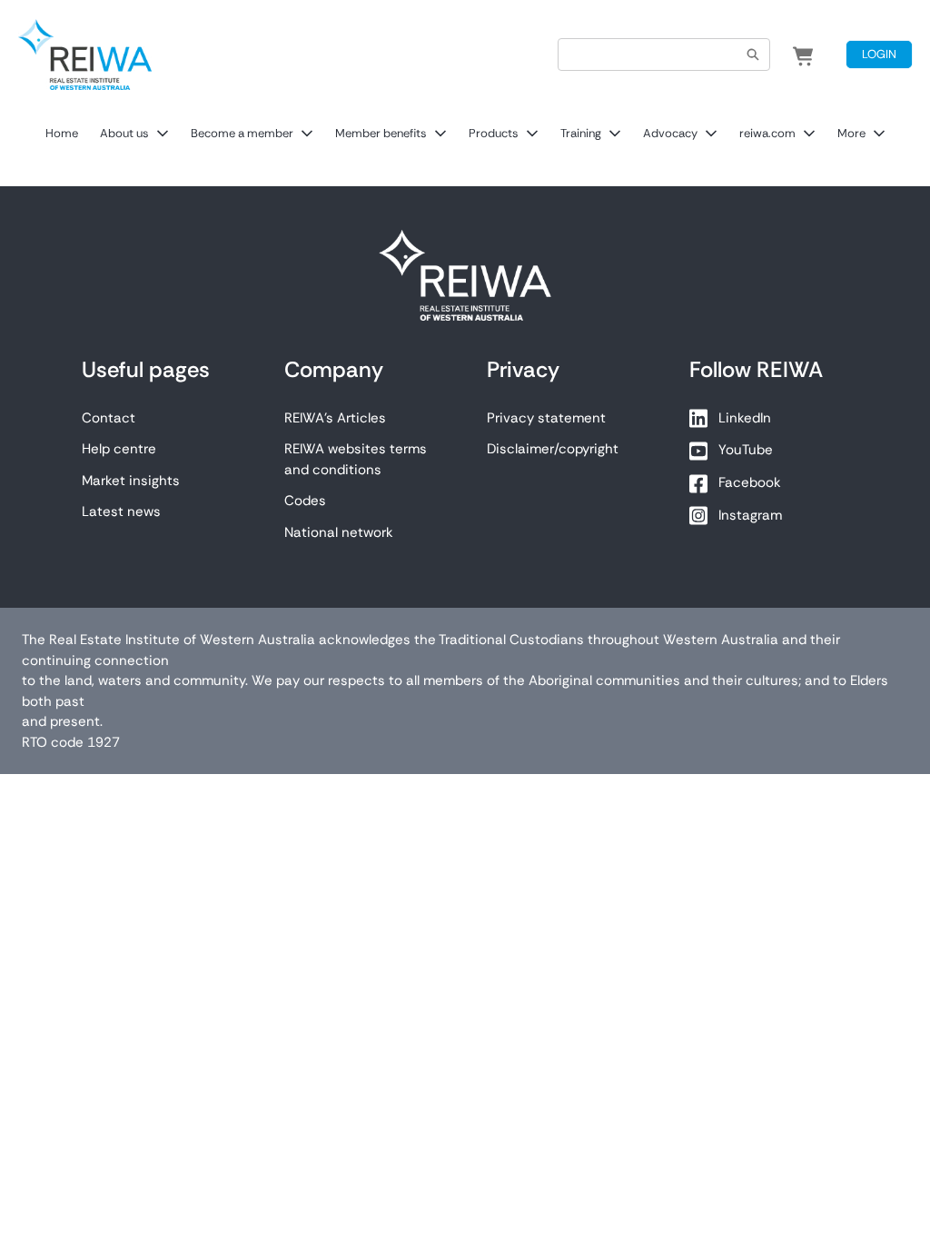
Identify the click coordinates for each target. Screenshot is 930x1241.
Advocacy (670, 133)
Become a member (242, 133)
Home (61, 133)
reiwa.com (767, 133)
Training (580, 133)
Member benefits (381, 133)
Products (494, 133)
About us (124, 133)
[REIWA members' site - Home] (85, 54)
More (851, 133)
